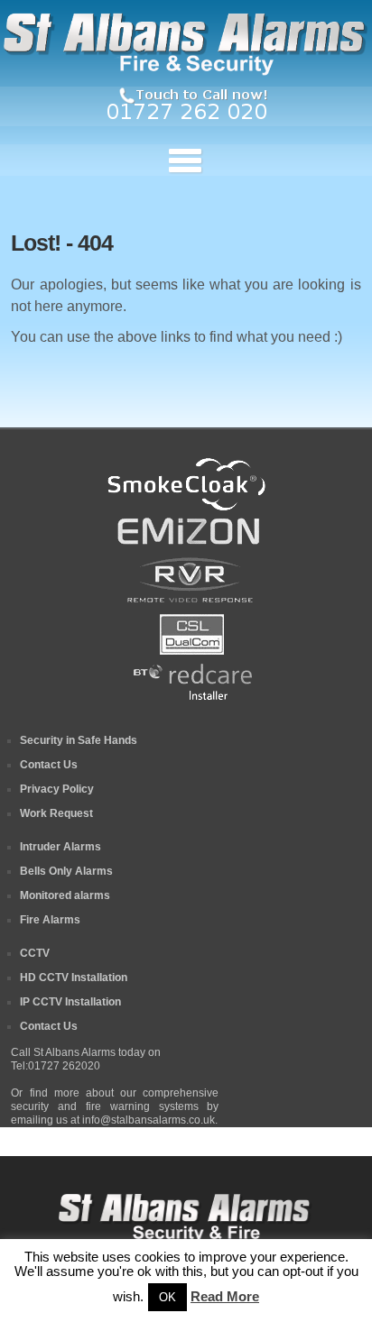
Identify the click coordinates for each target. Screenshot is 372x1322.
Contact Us (49, 764)
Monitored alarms (65, 895)
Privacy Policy (57, 789)
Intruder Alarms (60, 846)
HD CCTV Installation (73, 977)
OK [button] (167, 1297)
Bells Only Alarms (66, 871)
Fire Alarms (50, 919)
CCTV (35, 953)
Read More (225, 1296)
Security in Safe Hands (78, 740)
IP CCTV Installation (70, 1002)
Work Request (56, 813)
